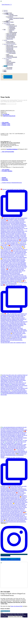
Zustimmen (10, 616)
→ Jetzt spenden (5, 122)
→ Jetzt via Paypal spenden (7, 151)
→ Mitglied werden (5, 123)
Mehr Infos (19, 616)
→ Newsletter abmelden (6, 171)
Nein (15, 616)
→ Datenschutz (4, 180)
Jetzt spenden (8, 76)
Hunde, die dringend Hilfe (16, 606)
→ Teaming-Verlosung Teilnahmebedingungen (11, 182)
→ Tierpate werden (5, 125)
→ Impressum (4, 178)
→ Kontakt (3, 177)
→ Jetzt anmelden (5, 169)
